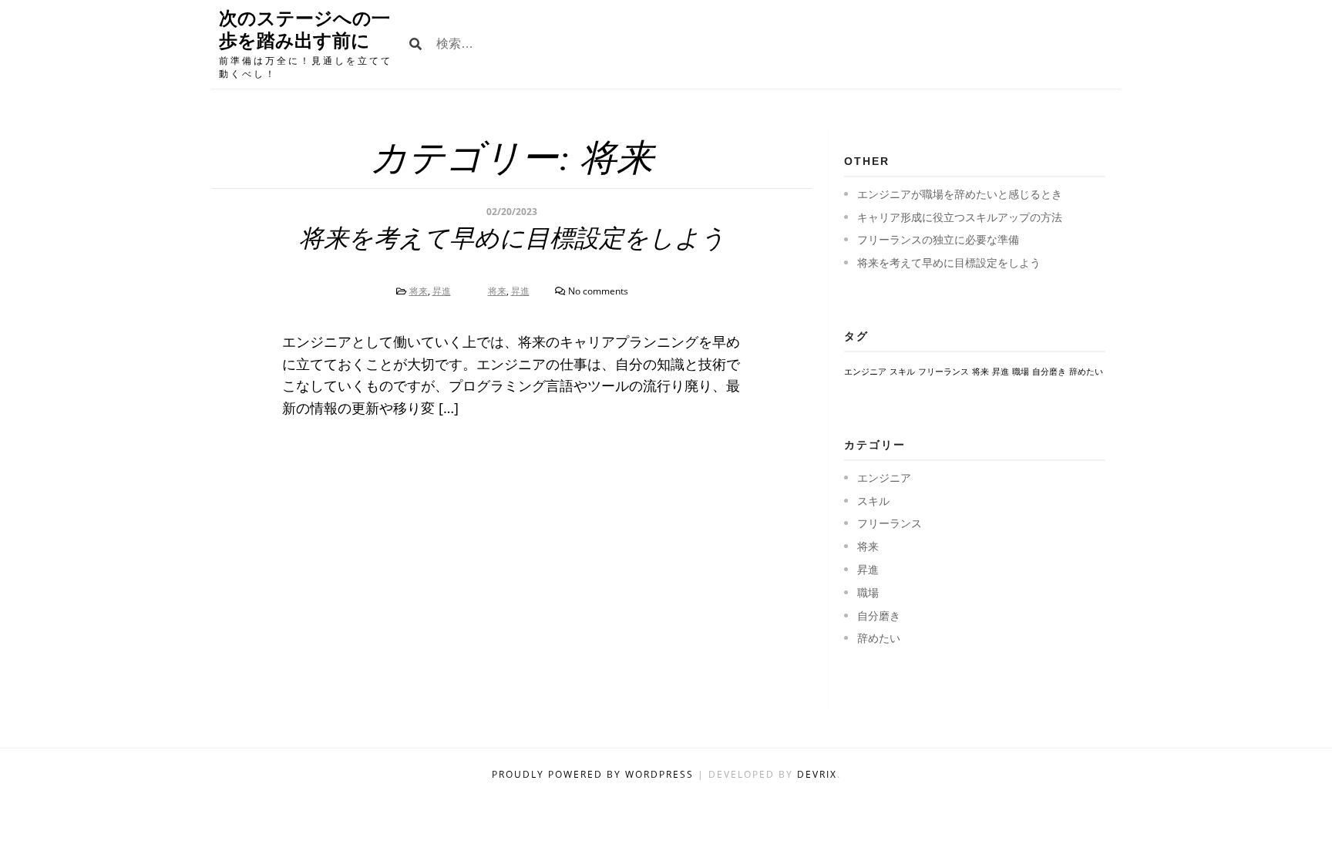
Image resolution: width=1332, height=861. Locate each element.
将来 (418, 291)
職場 (1020, 371)
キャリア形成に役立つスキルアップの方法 (959, 217)
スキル (902, 371)
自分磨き (1049, 371)
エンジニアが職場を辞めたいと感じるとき (959, 194)
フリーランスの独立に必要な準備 (938, 239)
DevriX (817, 774)
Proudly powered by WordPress (595, 774)
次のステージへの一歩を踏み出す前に (304, 29)
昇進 (441, 291)
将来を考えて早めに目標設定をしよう (512, 238)
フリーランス (943, 371)
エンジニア (865, 371)
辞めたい (1086, 371)
